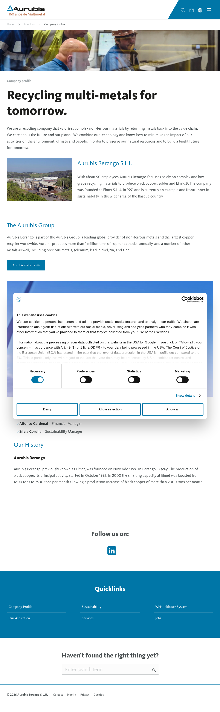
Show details (185, 396)
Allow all (172, 409)
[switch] (86, 379)
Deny (47, 409)
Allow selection (110, 409)
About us (29, 24)
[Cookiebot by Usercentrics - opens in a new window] (184, 299)
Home (10, 24)
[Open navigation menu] (208, 10)
